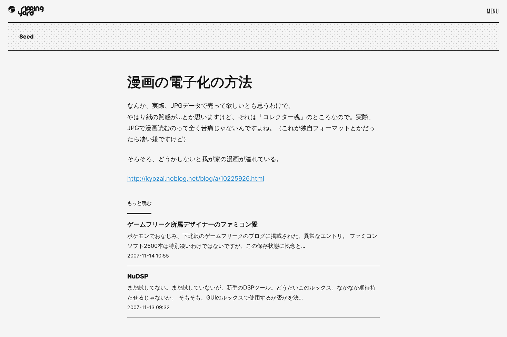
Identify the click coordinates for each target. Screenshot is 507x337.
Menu (493, 11)
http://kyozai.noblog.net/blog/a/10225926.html (195, 178)
